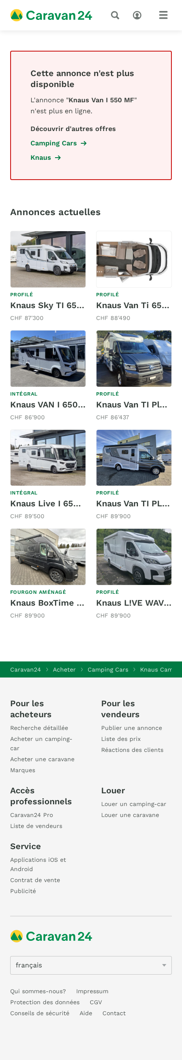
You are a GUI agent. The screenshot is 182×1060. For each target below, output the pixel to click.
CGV (96, 1002)
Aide (86, 1013)
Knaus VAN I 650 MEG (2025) (70, 404)
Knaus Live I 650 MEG (55, 503)
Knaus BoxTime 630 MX (59, 603)
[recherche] (117, 15)
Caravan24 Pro (31, 814)
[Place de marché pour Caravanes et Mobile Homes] (51, 15)
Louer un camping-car (133, 803)
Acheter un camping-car (41, 743)
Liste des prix (121, 738)
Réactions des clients (132, 749)
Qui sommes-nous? (38, 991)
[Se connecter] (139, 14)
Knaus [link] (40, 157)
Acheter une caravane (42, 759)
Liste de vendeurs (36, 825)
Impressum (92, 991)
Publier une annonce (131, 727)
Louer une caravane (130, 814)
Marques (22, 770)
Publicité (23, 891)
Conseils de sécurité (39, 1013)
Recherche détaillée (39, 727)
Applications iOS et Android (38, 864)
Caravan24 (25, 669)
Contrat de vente (35, 880)
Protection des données (45, 1002)
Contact (114, 1013)
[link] (48, 277)
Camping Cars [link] (53, 143)
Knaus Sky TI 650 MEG (57, 305)
